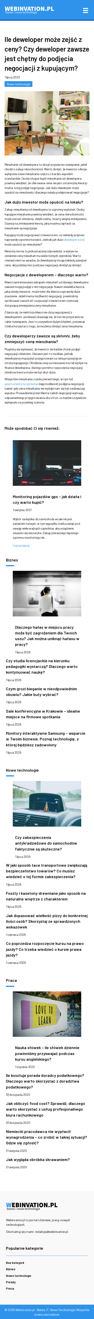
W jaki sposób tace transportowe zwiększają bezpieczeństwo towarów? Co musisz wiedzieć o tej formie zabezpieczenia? (46, 871)
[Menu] (85, 10)
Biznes (10, 1269)
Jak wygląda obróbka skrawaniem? (38, 1159)
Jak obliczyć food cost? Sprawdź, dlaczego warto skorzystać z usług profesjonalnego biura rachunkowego (45, 1109)
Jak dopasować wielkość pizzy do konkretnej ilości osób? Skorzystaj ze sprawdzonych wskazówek (47, 921)
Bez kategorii (15, 1263)
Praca (10, 1288)
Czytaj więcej (21, 545)
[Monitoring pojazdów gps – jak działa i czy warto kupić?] (47, 464)
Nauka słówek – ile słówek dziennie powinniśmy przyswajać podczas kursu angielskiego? (47, 1053)
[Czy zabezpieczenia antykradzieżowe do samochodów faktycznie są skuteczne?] (47, 805)
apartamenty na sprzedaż (21, 384)
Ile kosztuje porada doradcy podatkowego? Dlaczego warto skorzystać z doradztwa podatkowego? (45, 1081)
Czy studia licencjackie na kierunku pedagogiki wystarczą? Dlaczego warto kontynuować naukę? (42, 666)
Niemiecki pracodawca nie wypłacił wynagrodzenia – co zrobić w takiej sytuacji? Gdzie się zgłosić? (46, 1137)
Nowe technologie (18, 84)
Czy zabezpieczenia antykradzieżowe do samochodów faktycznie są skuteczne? (46, 843)
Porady (11, 1282)
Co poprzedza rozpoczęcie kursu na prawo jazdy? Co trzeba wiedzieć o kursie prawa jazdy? (45, 949)
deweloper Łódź (74, 239)
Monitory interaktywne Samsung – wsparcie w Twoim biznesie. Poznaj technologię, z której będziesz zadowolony (45, 739)
